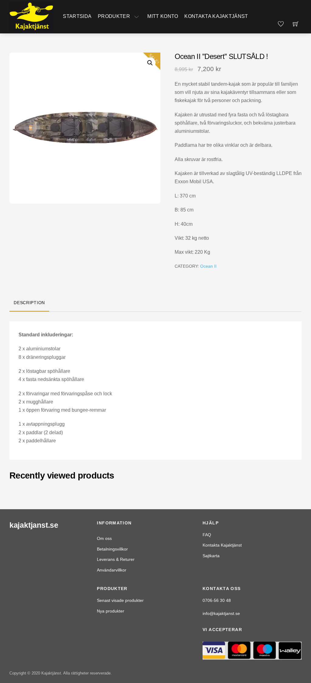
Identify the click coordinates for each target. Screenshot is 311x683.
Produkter (114, 16)
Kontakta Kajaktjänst (216, 16)
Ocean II (208, 266)
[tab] (29, 303)
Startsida (77, 16)
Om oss (104, 538)
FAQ (207, 534)
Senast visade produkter (120, 600)
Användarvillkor (111, 570)
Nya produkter (110, 611)
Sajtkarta (211, 555)
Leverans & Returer (116, 559)
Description (29, 302)
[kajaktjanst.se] (31, 16)
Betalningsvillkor (112, 549)
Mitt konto (162, 16)
